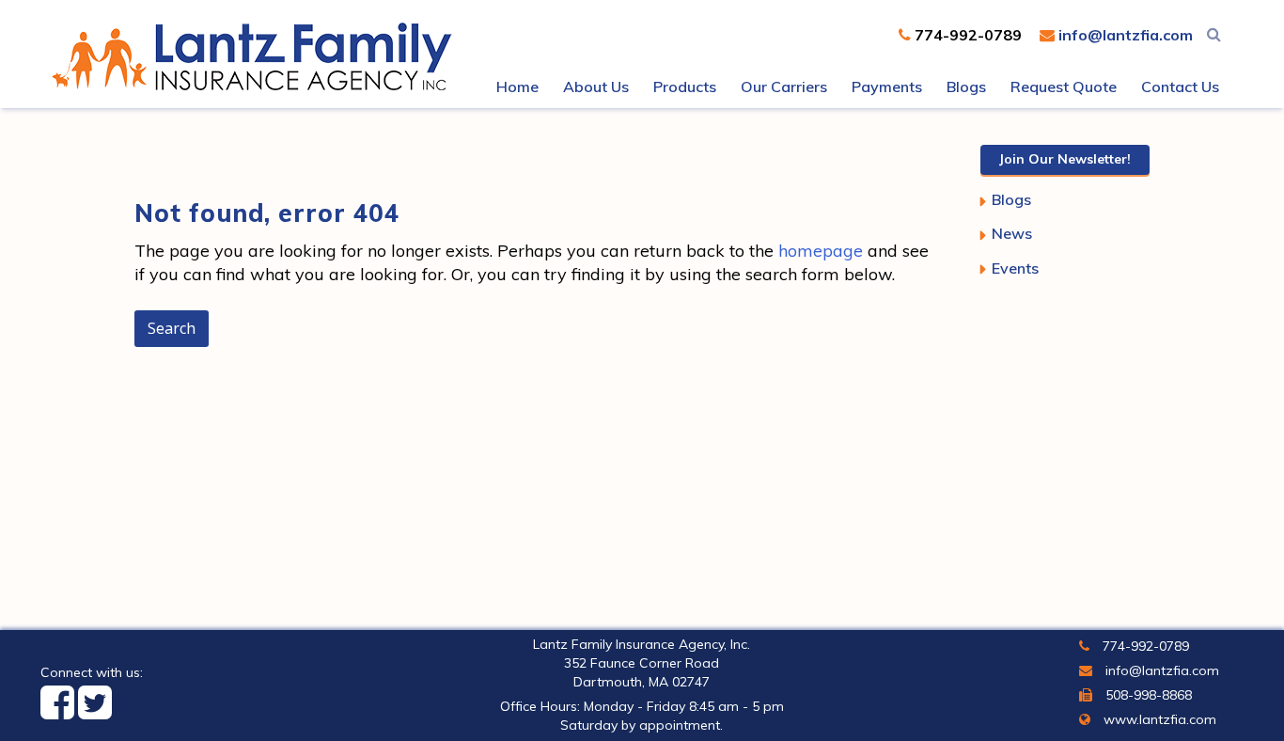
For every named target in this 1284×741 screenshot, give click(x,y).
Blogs (1011, 199)
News (1012, 233)
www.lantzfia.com (1158, 719)
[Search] (1214, 34)
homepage (820, 250)
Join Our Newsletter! (1065, 158)
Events (1015, 268)
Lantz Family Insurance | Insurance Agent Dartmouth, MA (256, 56)
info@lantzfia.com (1124, 34)
